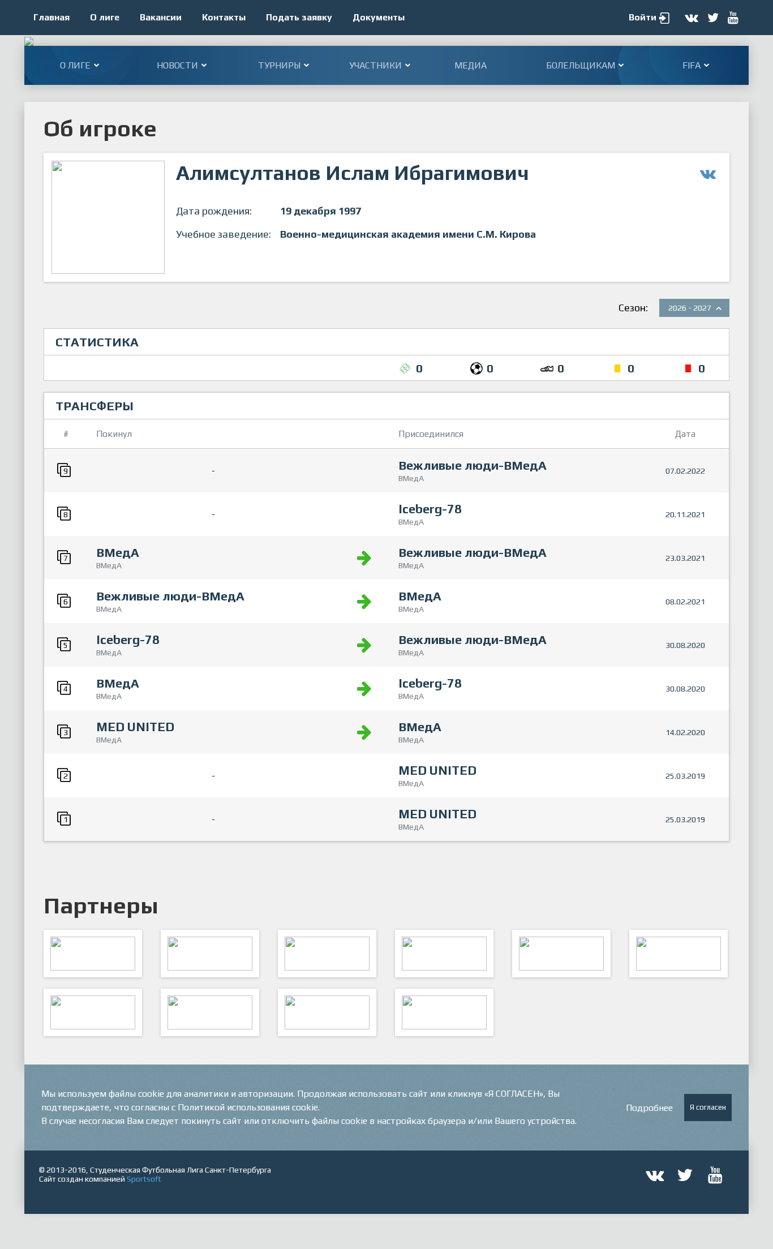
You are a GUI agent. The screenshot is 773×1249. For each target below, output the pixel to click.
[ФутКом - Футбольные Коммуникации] (444, 1012)
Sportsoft (144, 1178)
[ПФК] (444, 953)
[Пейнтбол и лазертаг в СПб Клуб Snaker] (210, 1012)
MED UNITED (135, 726)
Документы (379, 17)
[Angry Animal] (561, 953)
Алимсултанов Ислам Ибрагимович (352, 172)
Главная (51, 17)
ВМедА (117, 552)
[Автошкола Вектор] (678, 953)
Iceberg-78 (430, 508)
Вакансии (161, 17)
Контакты (224, 17)
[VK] (327, 1012)
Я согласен (708, 1107)
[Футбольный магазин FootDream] (93, 1012)
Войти (642, 17)
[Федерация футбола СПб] (210, 953)
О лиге (104, 17)
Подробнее (649, 1107)
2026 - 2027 (689, 307)
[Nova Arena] (327, 953)
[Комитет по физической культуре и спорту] (93, 953)
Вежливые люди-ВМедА (472, 465)
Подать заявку (299, 17)
